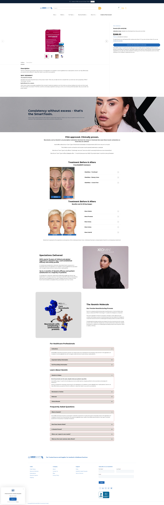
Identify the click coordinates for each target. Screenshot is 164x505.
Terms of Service (79, 473)
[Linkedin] (103, 488)
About (54, 469)
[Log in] (119, 8)
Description (29, 62)
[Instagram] (105, 488)
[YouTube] (111, 488)
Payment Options (34, 475)
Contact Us (55, 471)
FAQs (77, 469)
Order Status (33, 469)
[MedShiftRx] (46, 8)
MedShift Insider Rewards (81, 471)
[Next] (106, 41)
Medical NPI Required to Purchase (136, 45)
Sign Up (92, 1)
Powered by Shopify (44, 503)
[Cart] (125, 8)
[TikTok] (108, 488)
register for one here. (118, 40)
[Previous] (2, 41)
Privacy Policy (56, 475)
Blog (54, 473)
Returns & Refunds (34, 471)
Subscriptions (33, 473)
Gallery (22, 62)
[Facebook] (100, 488)
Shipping (115, 36)
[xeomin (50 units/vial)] (54, 41)
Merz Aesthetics (117, 25)
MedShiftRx (37, 503)
